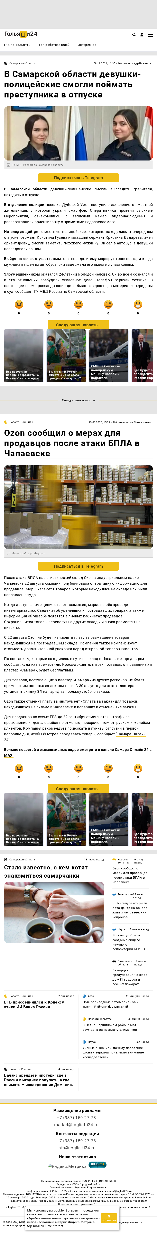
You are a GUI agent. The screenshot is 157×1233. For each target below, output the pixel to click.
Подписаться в (78, 177)
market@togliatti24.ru (76, 1124)
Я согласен (109, 1218)
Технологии (125, 894)
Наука (122, 929)
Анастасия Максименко (135, 422)
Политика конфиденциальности (120, 1222)
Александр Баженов (137, 63)
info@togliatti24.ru (76, 1147)
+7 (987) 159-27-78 (76, 1117)
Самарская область (22, 63)
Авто (91, 996)
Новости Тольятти (21, 422)
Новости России (20, 1069)
